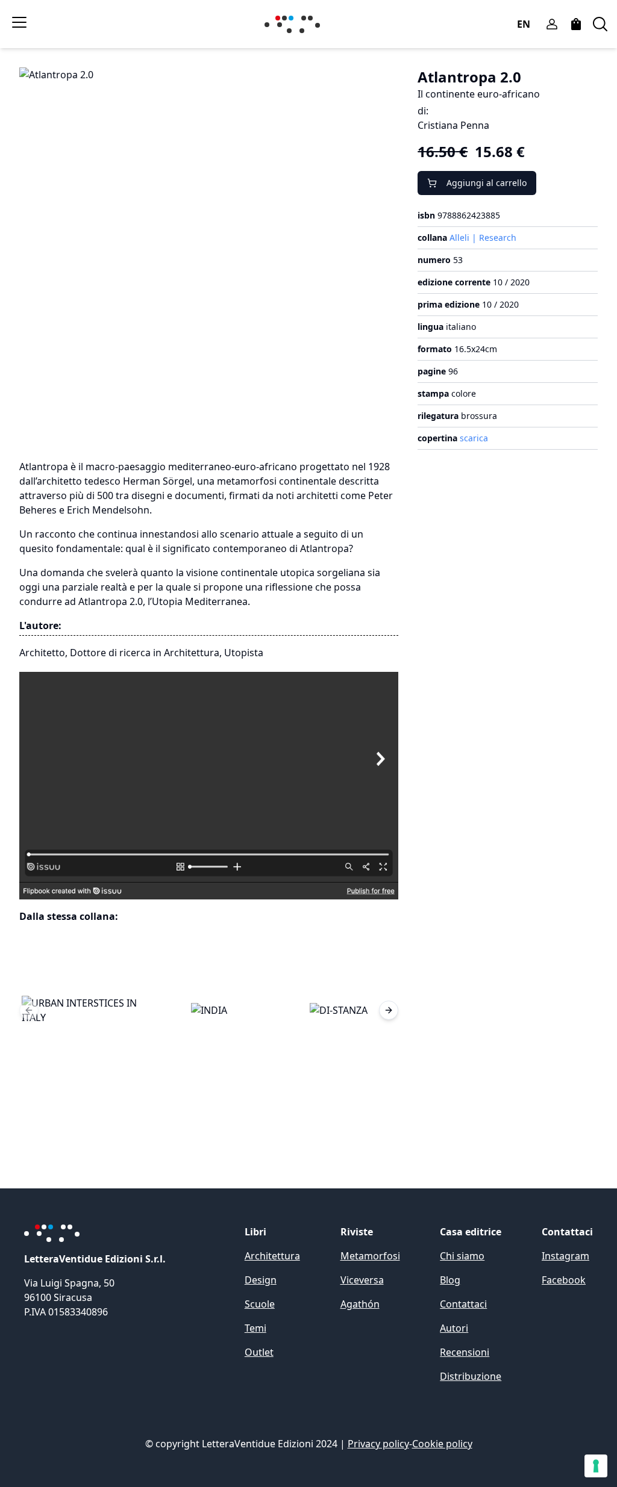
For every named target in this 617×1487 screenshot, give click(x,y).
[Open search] (600, 24)
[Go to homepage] (295, 24)
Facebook (564, 1280)
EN (523, 24)
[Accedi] (552, 24)
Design (261, 1280)
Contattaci (463, 1304)
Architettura (272, 1255)
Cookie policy (442, 1443)
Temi (255, 1328)
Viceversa (362, 1280)
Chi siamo (462, 1255)
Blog (450, 1280)
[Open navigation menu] (19, 22)
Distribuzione (470, 1376)
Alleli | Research (482, 237)
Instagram (565, 1255)
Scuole (260, 1304)
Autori (454, 1328)
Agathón (360, 1304)
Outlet (259, 1352)
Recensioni (464, 1352)
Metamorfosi (370, 1255)
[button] (79, 1010)
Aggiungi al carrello (486, 182)
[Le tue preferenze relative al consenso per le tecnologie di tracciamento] (595, 1465)
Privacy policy (378, 1443)
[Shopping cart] (576, 24)
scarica (474, 438)
